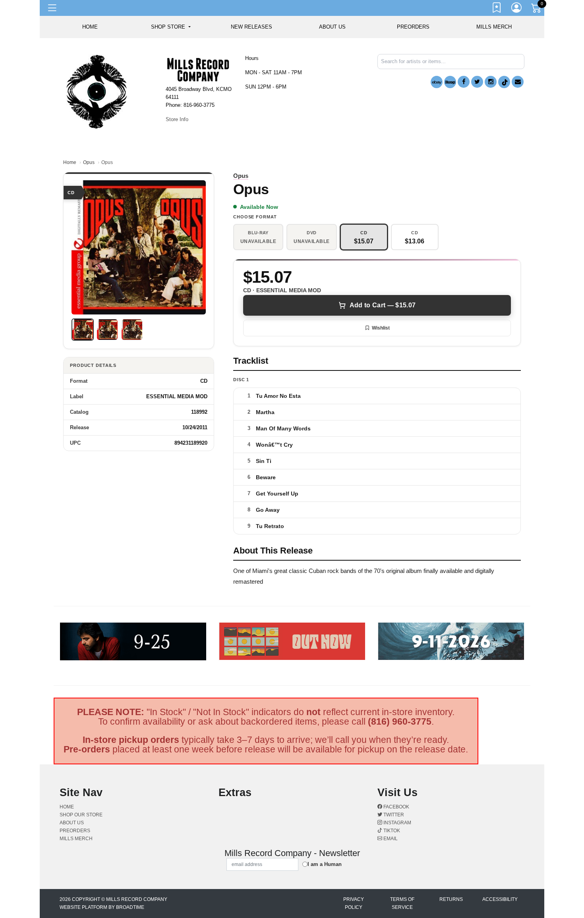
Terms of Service (402, 903)
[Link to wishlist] (497, 9)
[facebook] (463, 82)
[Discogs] (450, 82)
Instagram (396, 822)
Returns (451, 899)
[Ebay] (436, 82)
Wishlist (381, 328)
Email (390, 838)
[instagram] (490, 82)
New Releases (251, 27)
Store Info (177, 119)
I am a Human (324, 864)
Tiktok (391, 830)
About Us (332, 27)
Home (69, 162)
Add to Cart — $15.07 (383, 305)
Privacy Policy (353, 903)
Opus (89, 162)
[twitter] (477, 82)
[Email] (517, 82)
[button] (171, 27)
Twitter (393, 815)
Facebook (395, 807)
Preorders (413, 27)
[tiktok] (504, 82)
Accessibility (500, 899)
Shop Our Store (81, 815)
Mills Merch (494, 27)
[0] (536, 10)
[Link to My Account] (516, 9)
